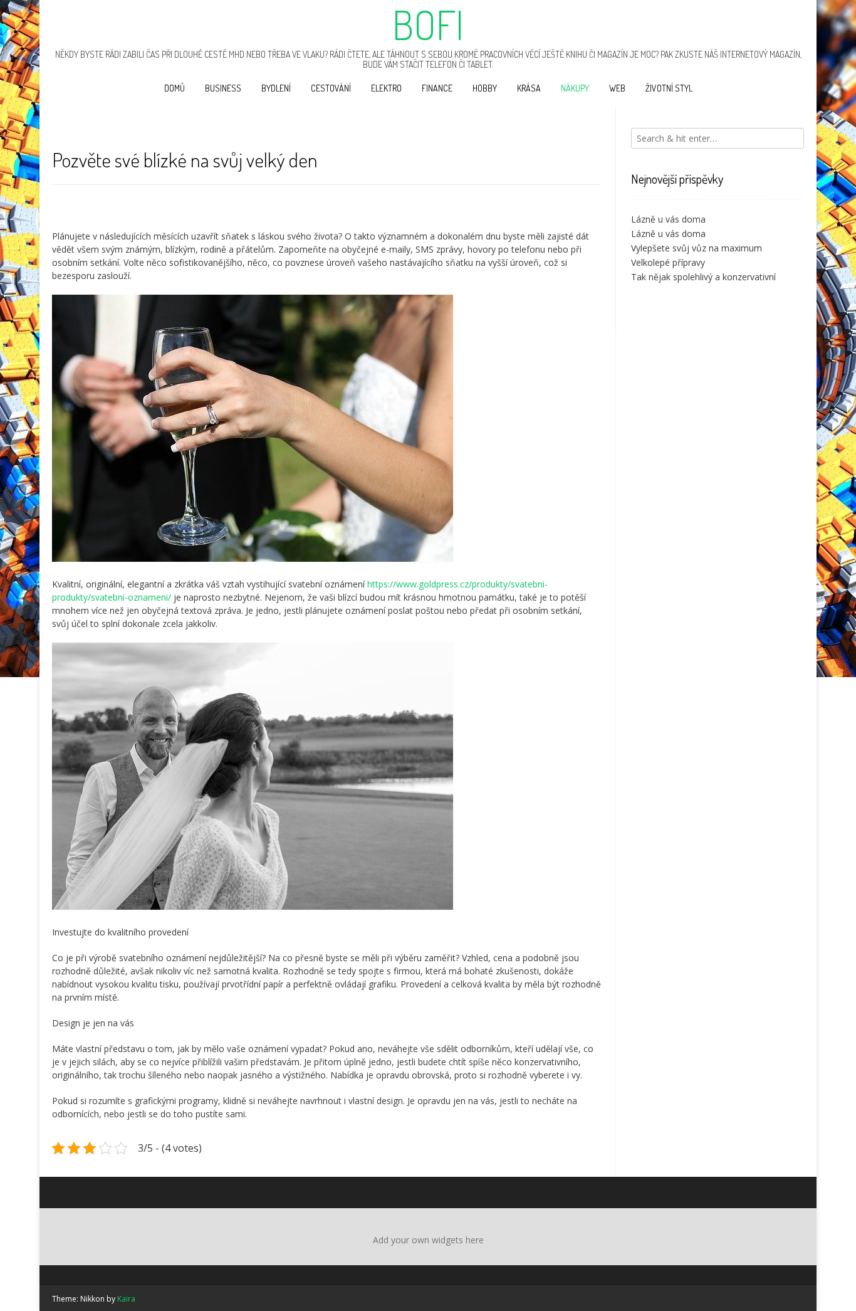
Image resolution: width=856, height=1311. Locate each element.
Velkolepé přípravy (668, 262)
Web (617, 88)
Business (223, 88)
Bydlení (276, 88)
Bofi (428, 24)
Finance (437, 88)
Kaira (126, 1298)
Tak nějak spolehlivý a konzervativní (703, 277)
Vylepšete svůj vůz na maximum (696, 248)
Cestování (331, 88)
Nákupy (575, 88)
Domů (174, 88)
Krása (529, 88)
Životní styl (668, 88)
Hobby (484, 88)
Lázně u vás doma (668, 219)
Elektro (386, 88)
